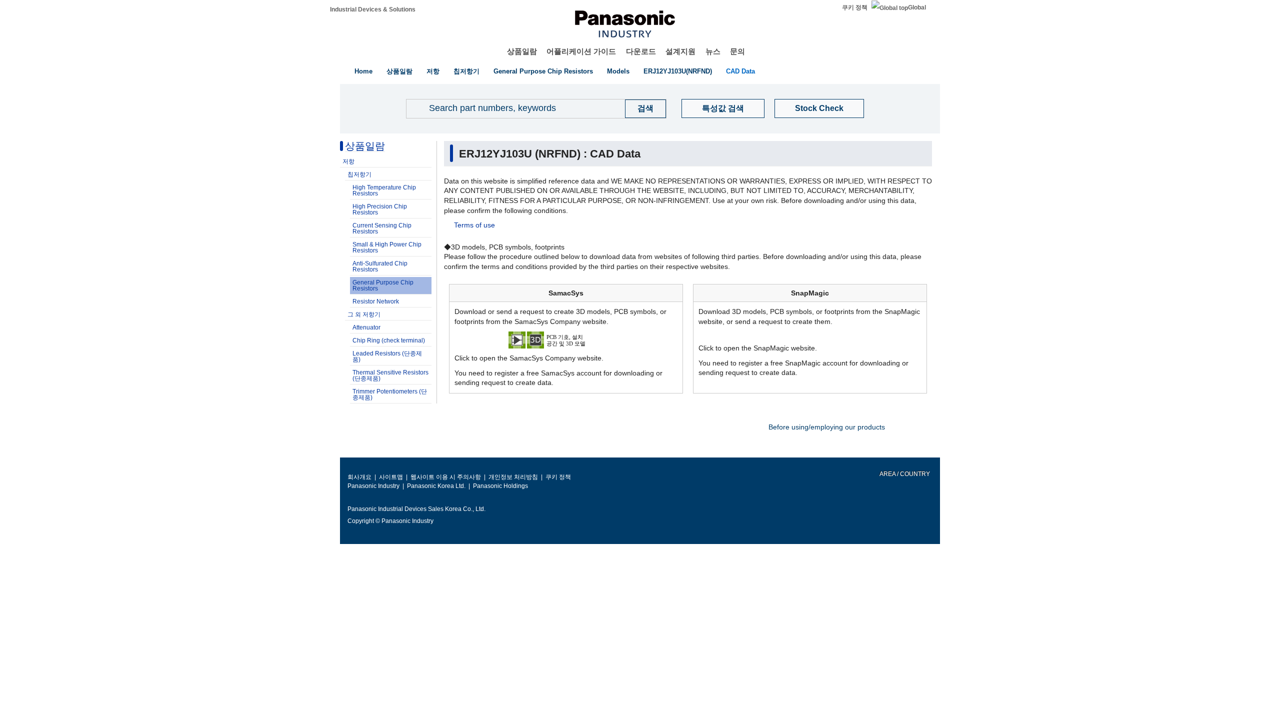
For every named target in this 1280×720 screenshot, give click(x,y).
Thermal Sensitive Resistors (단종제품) (390, 375)
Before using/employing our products (826, 427)
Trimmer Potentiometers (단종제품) (389, 394)
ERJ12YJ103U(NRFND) (678, 71)
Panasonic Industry (374, 486)
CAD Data (740, 71)
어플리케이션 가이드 (581, 51)
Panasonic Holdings (500, 486)
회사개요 (360, 477)
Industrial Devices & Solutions (373, 9)
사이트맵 (391, 477)
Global (917, 7)
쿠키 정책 (855, 7)
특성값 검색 (723, 108)
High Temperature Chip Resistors (384, 190)
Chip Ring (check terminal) (388, 340)
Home (363, 71)
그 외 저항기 (364, 314)
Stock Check (819, 108)
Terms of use (474, 225)
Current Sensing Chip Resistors (382, 228)
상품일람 (522, 51)
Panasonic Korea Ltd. (436, 486)
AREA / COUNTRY (904, 474)
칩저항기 (467, 71)
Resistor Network (375, 301)
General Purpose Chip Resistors (543, 71)
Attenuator (366, 327)
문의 (737, 51)
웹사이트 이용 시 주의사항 (445, 477)
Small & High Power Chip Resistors (387, 247)
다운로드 (641, 51)
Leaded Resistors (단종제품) (387, 356)
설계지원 (681, 51)
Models (618, 71)
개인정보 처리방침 (513, 477)
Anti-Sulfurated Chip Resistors (380, 266)
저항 (433, 71)
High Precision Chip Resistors (379, 209)
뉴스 (713, 51)
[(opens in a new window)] (566, 340)
